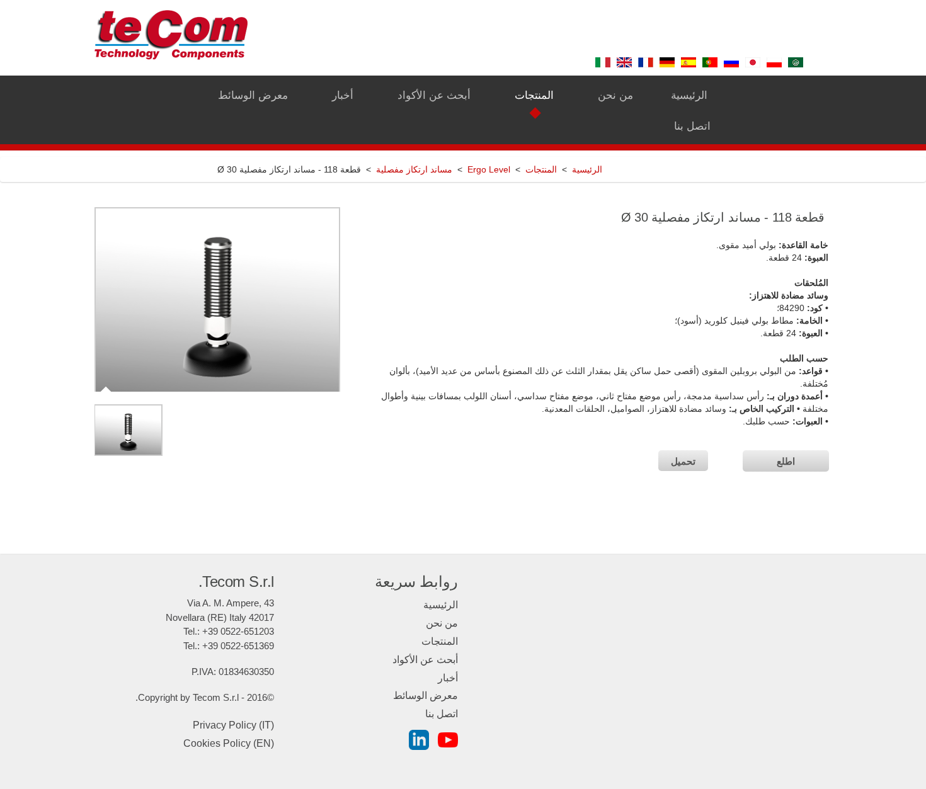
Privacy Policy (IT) (233, 725)
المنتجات (541, 169)
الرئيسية (587, 169)
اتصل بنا (441, 713)
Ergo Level (488, 169)
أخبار (448, 678)
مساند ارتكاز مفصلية (414, 169)
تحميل (683, 461)
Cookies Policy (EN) (228, 743)
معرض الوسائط (425, 695)
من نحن (442, 623)
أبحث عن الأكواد (425, 659)
